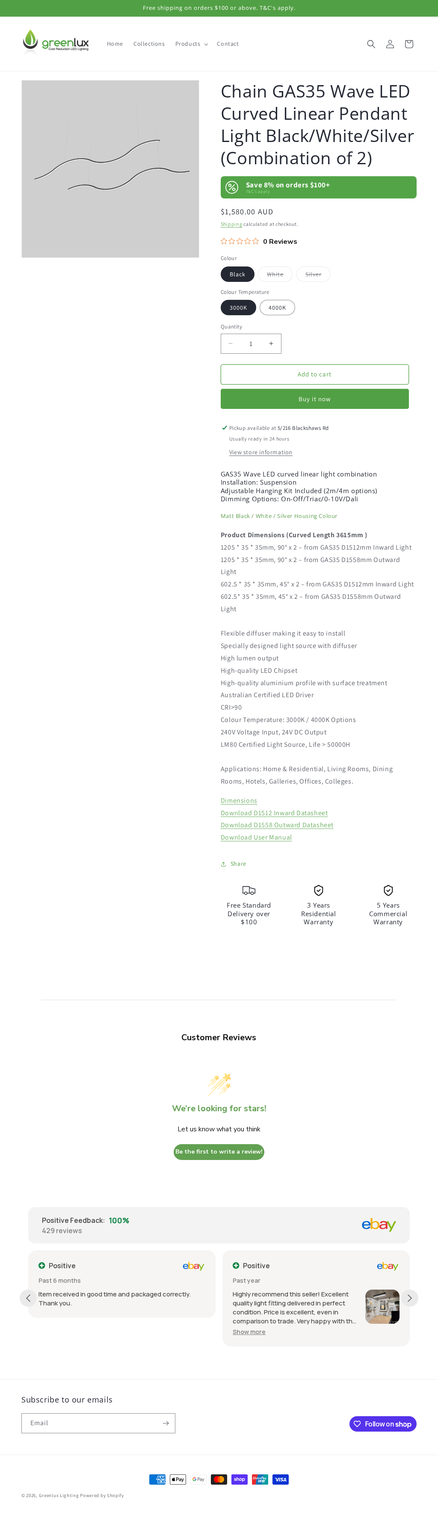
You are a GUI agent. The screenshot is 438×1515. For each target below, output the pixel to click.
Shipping (232, 224)
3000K (238, 307)
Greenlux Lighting (59, 1495)
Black (238, 274)
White (280, 276)
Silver (318, 276)
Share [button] (238, 863)
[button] (191, 44)
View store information (261, 452)
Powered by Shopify (102, 1495)
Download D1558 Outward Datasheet (277, 824)
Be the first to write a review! (219, 1152)
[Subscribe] (165, 1423)
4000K (277, 307)
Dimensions (239, 800)
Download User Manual (256, 837)
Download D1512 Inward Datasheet (274, 812)
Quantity (231, 326)
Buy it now (315, 399)
